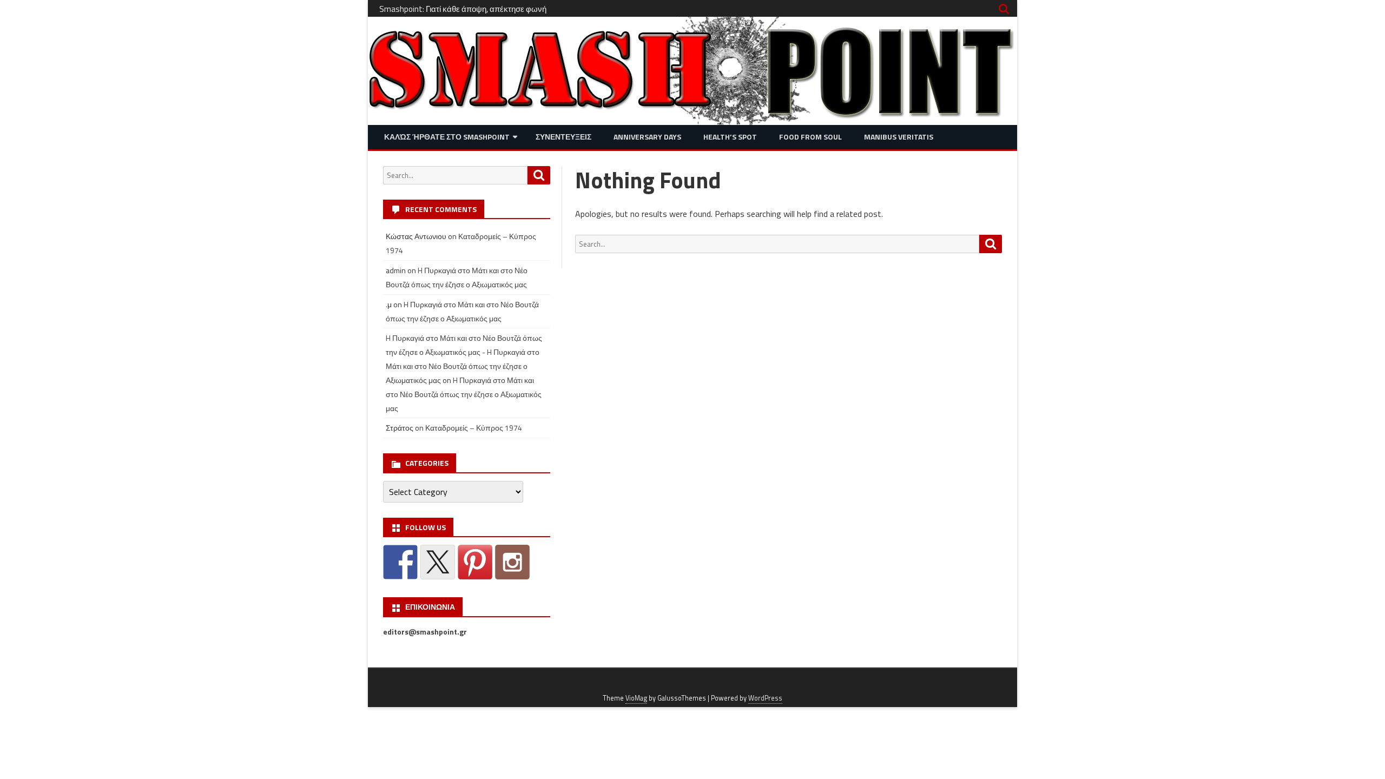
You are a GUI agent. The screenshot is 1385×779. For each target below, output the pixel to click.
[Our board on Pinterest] (475, 562)
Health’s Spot (730, 136)
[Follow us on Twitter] (437, 562)
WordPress (765, 698)
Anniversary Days (647, 136)
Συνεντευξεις (563, 136)
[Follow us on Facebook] (400, 562)
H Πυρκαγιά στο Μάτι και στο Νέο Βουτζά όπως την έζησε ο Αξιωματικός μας (464, 394)
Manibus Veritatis (898, 136)
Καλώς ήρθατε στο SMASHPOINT (447, 136)
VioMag (636, 698)
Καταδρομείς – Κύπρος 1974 (473, 427)
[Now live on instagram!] (512, 562)
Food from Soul (810, 136)
